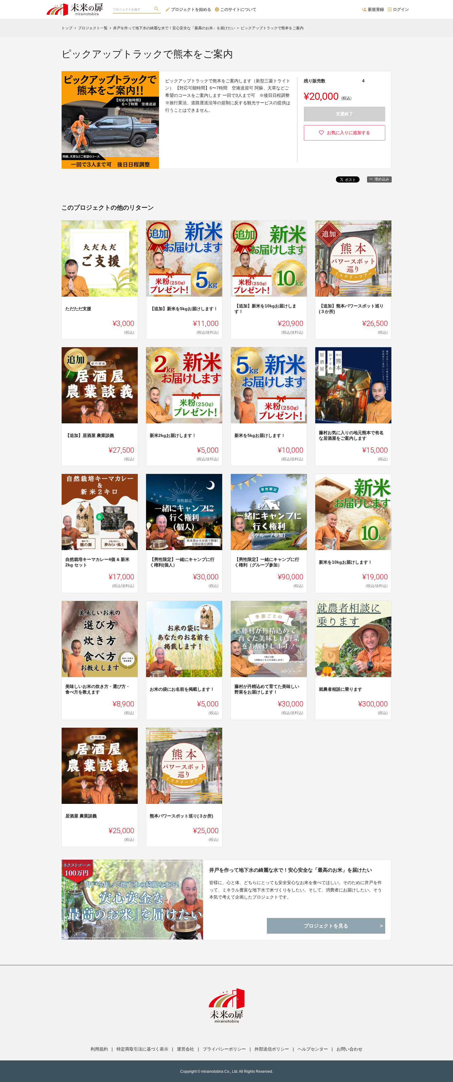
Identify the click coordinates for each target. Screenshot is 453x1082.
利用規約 (99, 1049)
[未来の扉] (75, 6)
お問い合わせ (349, 1049)
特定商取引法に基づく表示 (142, 1049)
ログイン (401, 9)
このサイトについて (238, 9)
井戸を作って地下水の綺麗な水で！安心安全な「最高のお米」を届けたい (290, 870)
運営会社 (185, 1049)
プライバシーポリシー (224, 1049)
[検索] (157, 10)
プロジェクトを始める (191, 9)
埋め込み (381, 179)
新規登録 (376, 9)
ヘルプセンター (313, 1049)
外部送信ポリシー (272, 1049)
